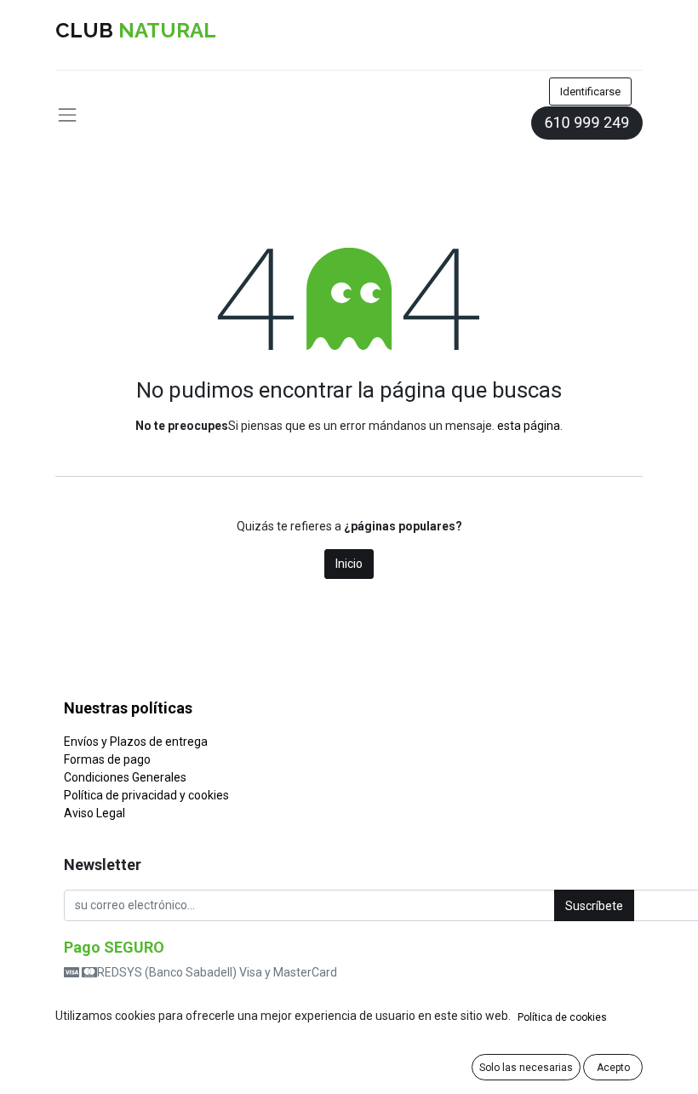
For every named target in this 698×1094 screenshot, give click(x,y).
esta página (528, 425)
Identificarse (590, 91)
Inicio (349, 563)
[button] (594, 905)
